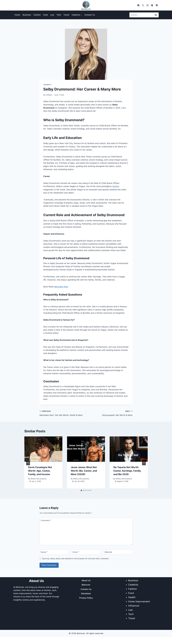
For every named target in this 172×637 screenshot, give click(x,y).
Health (131, 597)
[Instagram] (148, 5)
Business (27, 15)
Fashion (37, 15)
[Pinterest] (152, 5)
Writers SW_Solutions (38, 479)
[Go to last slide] (28, 462)
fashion (115, 186)
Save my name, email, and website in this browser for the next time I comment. (75, 558)
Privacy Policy (86, 598)
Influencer (133, 605)
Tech (59, 15)
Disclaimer (86, 593)
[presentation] (43, 449)
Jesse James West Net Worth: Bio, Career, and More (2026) (84, 471)
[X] (143, 5)
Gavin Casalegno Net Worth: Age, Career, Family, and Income (40, 471)
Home (17, 15)
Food (45, 15)
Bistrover (86, 585)
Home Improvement (139, 601)
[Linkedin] (157, 5)
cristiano (49, 95)
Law (52, 15)
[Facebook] (138, 5)
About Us (86, 580)
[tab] (81, 490)
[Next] (144, 462)
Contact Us (89, 15)
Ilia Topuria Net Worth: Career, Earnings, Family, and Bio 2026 (127, 471)
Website (108, 552)
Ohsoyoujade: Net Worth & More (117, 413)
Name (44, 552)
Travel (66, 15)
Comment (46, 520)
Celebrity (47, 85)
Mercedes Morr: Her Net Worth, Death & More (61, 413)
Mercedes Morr (61, 286)
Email (76, 552)
